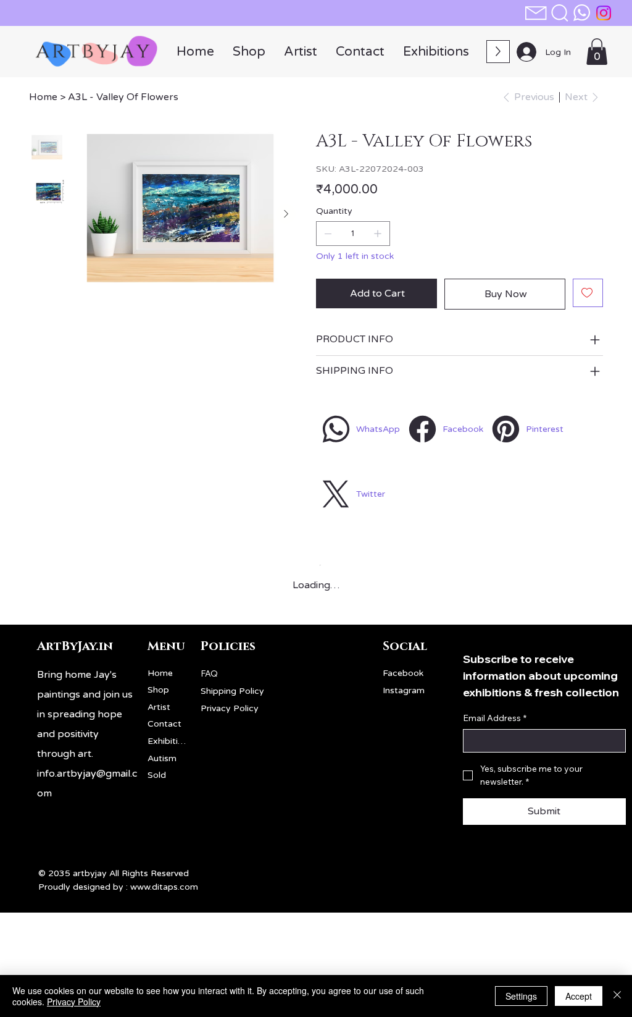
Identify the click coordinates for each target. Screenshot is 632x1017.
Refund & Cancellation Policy (260, 726)
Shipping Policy (232, 691)
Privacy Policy (230, 708)
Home (160, 673)
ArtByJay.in (75, 646)
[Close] (617, 996)
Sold (157, 775)
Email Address (494, 718)
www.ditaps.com (164, 887)
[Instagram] (603, 13)
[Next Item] (286, 214)
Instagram (404, 690)
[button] (559, 13)
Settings (521, 996)
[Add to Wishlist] (588, 293)
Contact (164, 724)
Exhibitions (168, 741)
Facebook (403, 673)
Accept (578, 996)
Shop (158, 690)
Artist (159, 707)
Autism (162, 758)
